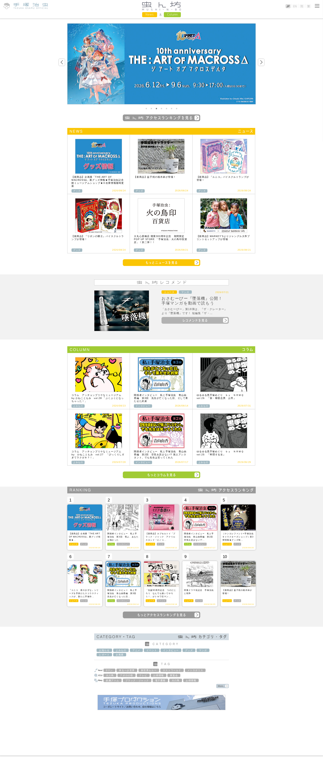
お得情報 (158, 675)
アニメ (136, 650)
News (150, 14)
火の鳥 (110, 675)
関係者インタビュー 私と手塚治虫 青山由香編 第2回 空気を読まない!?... (199, 536)
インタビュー (143, 406)
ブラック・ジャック (137, 680)
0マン (109, 670)
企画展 (120, 654)
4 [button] (161, 108)
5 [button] (166, 108)
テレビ (143, 675)
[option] (161, 63)
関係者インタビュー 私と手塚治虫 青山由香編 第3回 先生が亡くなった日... (122, 593)
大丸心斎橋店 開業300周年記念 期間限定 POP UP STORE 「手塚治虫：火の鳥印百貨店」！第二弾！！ (160, 239)
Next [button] (261, 62)
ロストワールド (172, 670)
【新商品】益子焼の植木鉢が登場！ (155, 177)
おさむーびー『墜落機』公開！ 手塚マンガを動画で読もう (194, 300)
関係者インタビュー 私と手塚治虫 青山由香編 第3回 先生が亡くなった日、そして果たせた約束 (161, 398)
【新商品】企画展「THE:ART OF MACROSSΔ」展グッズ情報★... (84, 536)
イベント (161, 601)
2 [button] (151, 108)
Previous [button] (62, 62)
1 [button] (146, 108)
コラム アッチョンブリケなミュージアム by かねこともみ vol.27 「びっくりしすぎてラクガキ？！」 (97, 454)
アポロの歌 (126, 675)
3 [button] (156, 108)
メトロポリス (195, 670)
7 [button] (176, 108)
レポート (104, 654)
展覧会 (174, 675)
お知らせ (104, 650)
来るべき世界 (127, 670)
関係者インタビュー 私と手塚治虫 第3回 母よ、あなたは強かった (122, 536)
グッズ (77, 191)
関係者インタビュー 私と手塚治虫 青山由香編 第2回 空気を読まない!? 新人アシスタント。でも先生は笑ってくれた (160, 454)
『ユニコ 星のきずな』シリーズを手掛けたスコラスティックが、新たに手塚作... (84, 593)
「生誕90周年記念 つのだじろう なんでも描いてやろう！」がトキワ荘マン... (161, 593)
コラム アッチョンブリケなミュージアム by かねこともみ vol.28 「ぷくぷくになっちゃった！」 (97, 398)
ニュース (169, 292)
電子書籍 (160, 680)
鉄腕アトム (112, 680)
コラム (111, 544)
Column (172, 14)
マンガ (185, 292)
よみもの (78, 406)
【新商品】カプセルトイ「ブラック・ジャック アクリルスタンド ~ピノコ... (160, 536)
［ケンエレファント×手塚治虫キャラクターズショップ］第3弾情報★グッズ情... (238, 536)
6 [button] (171, 108)
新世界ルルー (149, 670)
